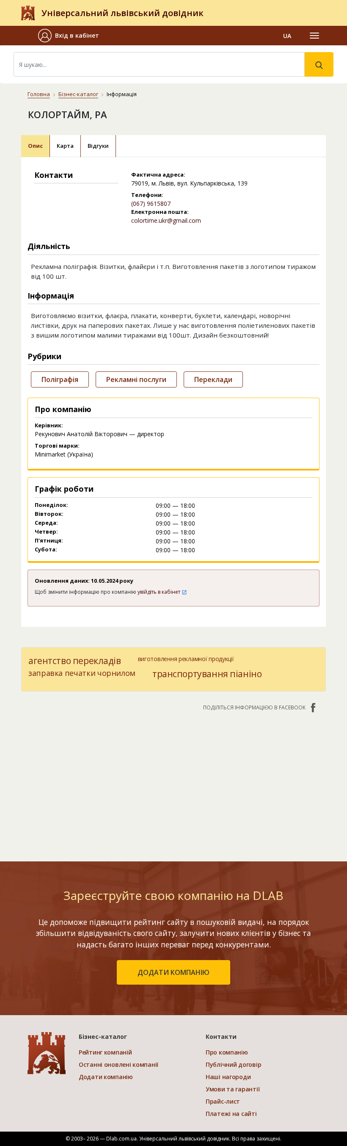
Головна (39, 94)
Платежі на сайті (231, 1114)
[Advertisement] (173, 781)
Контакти (221, 1037)
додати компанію (173, 972)
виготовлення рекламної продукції (186, 659)
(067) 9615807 (151, 203)
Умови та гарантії (232, 1089)
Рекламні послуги (136, 379)
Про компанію (227, 1052)
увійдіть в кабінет (160, 591)
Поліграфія (59, 379)
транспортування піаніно (207, 674)
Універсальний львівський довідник (122, 13)
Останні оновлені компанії (118, 1064)
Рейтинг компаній (105, 1052)
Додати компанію (106, 1077)
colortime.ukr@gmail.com (166, 220)
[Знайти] (319, 64)
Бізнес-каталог (78, 94)
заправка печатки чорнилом (81, 673)
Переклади (213, 379)
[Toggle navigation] (314, 35)
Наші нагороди (228, 1077)
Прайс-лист (223, 1101)
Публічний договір (233, 1064)
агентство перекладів (74, 661)
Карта (65, 145)
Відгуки (98, 145)
